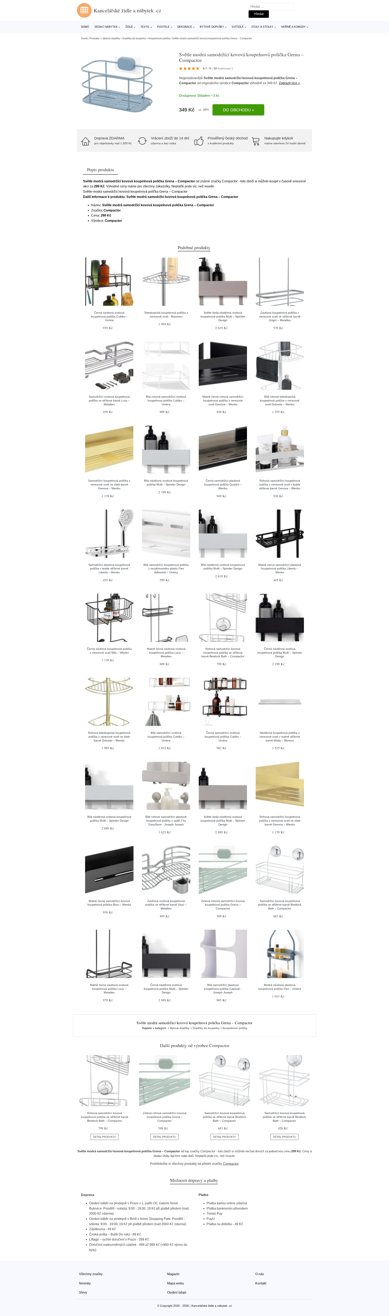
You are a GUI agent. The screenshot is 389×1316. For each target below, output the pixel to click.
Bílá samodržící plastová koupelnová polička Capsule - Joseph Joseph (223, 988)
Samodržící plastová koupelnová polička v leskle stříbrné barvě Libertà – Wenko (109, 568)
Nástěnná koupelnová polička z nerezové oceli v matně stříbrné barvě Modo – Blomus (280, 736)
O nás (259, 1274)
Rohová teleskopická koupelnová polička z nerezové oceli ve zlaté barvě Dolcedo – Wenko (109, 736)
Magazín (173, 1274)
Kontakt (260, 1283)
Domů (85, 26)
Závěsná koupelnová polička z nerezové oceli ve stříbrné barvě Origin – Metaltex (279, 316)
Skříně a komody (293, 26)
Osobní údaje (176, 1292)
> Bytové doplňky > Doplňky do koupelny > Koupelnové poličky (135, 38)
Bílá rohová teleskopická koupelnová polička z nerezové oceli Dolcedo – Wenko (279, 400)
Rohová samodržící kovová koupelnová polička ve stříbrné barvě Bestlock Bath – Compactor (222, 652)
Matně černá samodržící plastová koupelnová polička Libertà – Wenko (279, 568)
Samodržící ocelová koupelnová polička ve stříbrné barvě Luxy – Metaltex (109, 400)
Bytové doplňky (212, 26)
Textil (145, 26)
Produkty (94, 38)
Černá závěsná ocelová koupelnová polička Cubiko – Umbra (109, 316)
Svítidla (238, 26)
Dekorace (184, 26)
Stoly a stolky (262, 26)
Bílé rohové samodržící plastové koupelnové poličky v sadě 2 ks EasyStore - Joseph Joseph (166, 820)
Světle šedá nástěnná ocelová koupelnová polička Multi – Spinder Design (223, 316)
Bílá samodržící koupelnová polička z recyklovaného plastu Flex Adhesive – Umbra (166, 568)
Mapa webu (175, 1283)
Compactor (240, 83)
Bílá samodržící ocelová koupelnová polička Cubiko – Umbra (166, 736)
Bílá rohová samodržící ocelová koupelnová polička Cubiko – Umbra (166, 400)
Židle (129, 26)
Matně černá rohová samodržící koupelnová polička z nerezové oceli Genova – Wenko (222, 400)
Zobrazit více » (289, 83)
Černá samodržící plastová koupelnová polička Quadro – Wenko (223, 484)
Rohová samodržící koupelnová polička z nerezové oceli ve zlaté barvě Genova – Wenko (279, 820)
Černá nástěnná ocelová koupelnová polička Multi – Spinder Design (280, 652)
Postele (163, 26)
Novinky (85, 1283)
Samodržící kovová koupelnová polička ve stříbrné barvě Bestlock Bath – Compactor (279, 904)
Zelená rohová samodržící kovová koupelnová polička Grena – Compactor (223, 904)
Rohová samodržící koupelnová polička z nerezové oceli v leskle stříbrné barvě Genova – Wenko (279, 484)
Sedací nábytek (106, 26)
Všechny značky (91, 1274)
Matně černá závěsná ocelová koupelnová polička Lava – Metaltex (166, 652)
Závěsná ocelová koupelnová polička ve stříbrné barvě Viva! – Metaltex (166, 904)
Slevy (83, 1292)
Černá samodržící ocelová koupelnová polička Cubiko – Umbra (223, 736)
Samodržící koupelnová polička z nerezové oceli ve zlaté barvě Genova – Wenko (109, 484)
